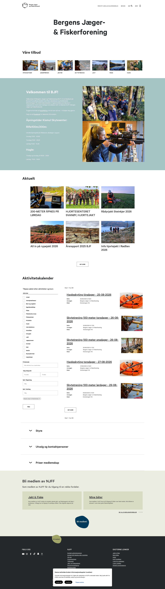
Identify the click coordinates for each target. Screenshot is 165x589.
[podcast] (41, 554)
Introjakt (28, 334)
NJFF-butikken (117, 559)
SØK (129, 6)
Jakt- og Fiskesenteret (73, 563)
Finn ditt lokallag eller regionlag (108, 6)
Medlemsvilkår (71, 567)
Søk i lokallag (27, 389)
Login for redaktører (118, 561)
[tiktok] (34, 554)
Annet (28, 297)
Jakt (27, 337)
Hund (27, 324)
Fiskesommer (30, 317)
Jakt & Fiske (116, 553)
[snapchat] (38, 554)
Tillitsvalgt (70, 561)
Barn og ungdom (31, 304)
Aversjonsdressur (31, 300)
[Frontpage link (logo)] (25, 5)
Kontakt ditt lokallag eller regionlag (77, 555)
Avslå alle (68, 582)
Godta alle (58, 582)
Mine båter (116, 555)
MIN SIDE (123, 6)
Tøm (28, 407)
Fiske (27, 310)
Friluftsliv (29, 320)
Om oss (69, 557)
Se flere (82, 264)
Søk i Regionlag (27, 380)
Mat (27, 347)
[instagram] (26, 554)
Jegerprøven (30, 340)
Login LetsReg (117, 563)
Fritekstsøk (26, 362)
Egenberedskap (30, 307)
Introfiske (29, 330)
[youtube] (23, 554)
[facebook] (30, 554)
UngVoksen (29, 357)
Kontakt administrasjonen (74, 553)
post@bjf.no (44, 110)
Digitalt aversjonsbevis (119, 565)
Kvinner (28, 344)
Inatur (114, 557)
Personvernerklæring (73, 565)
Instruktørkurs (30, 327)
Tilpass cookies (79, 582)
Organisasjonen (71, 559)
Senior (28, 350)
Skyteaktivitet (30, 354)
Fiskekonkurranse (31, 314)
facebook (37, 114)
